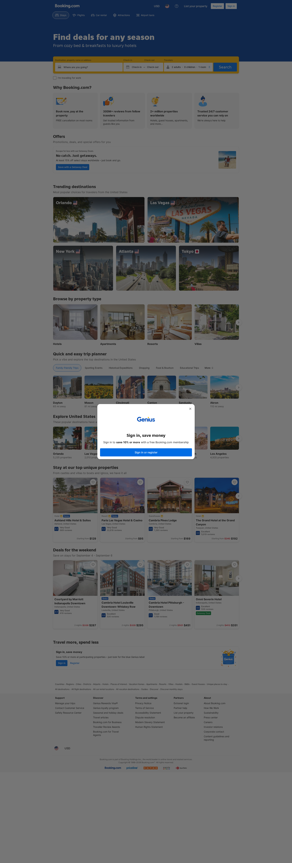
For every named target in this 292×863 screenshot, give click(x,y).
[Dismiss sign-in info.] (190, 409)
